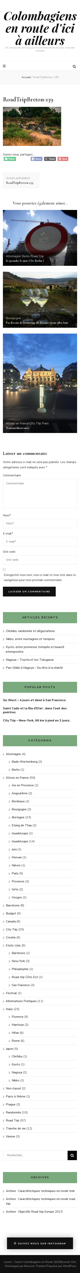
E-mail (8, 533)
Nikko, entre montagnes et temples (30, 639)
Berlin (26, 256)
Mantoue (18, 1025)
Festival (11, 993)
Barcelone (13, 905)
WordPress (69, 1266)
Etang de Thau (22, 825)
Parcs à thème (15, 1096)
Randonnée (13, 1112)
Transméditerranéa (17, 428)
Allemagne (13, 256)
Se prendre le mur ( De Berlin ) (25, 260)
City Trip (35, 423)
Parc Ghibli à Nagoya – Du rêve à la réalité (34, 668)
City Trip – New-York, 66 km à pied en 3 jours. (36, 720)
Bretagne (18, 817)
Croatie (11, 937)
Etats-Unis (13, 945)
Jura (14, 849)
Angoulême (20, 793)
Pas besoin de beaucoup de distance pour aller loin (37, 322)
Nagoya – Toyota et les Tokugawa (30, 660)
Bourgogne (13, 318)
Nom (7, 515)
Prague (11, 1104)
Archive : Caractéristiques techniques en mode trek (40, 1191)
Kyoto (16, 1064)
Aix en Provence (23, 785)
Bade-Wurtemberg (24, 762)
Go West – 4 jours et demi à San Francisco (34, 700)
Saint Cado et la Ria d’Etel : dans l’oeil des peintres (35, 710)
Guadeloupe (20, 833)
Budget (11, 913)
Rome (16, 1041)
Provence (18, 881)
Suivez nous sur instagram (42, 1243)
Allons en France (17, 423)
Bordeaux (18, 801)
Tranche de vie (16, 1128)
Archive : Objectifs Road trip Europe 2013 (34, 1212)
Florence (17, 1017)
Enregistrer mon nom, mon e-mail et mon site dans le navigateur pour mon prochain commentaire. (40, 577)
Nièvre (16, 865)
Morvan (17, 857)
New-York (18, 961)
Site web (9, 552)
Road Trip (37, 256)
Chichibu (17, 1056)
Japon (9, 1049)
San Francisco (21, 985)
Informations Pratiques (21, 1001)
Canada (11, 921)
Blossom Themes (35, 1266)
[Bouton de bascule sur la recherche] (74, 66)
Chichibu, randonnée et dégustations (30, 631)
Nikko (15, 1080)
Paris (45, 423)
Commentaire (12, 475)
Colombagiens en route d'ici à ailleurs (40, 28)
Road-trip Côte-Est (25, 977)
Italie (9, 1009)
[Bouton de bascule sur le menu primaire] (5, 66)
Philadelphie (20, 969)
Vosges (17, 897)
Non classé (13, 1088)
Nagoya (17, 1072)
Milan (15, 1033)
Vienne (10, 1136)
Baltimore (18, 953)
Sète (15, 889)
